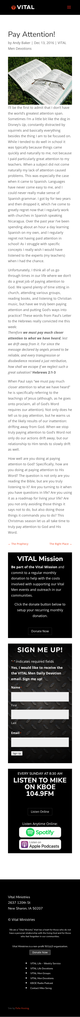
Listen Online (40, 812)
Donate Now (40, 631)
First (14, 705)
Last (13, 723)
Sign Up (17, 753)
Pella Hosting (22, 1008)
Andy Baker (21, 42)
